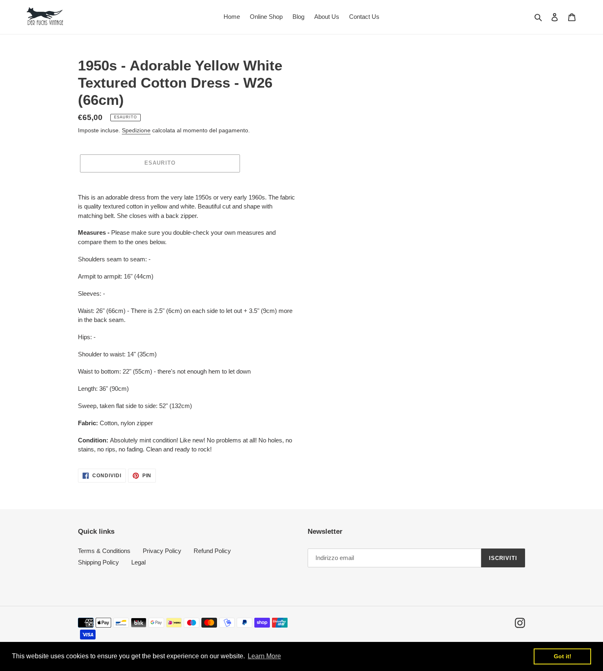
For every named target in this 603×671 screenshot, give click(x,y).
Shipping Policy (98, 562)
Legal (138, 562)
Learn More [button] (264, 656)
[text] (186, 323)
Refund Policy (212, 550)
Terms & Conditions (104, 550)
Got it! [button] (562, 656)
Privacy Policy (162, 550)
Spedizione (136, 130)
